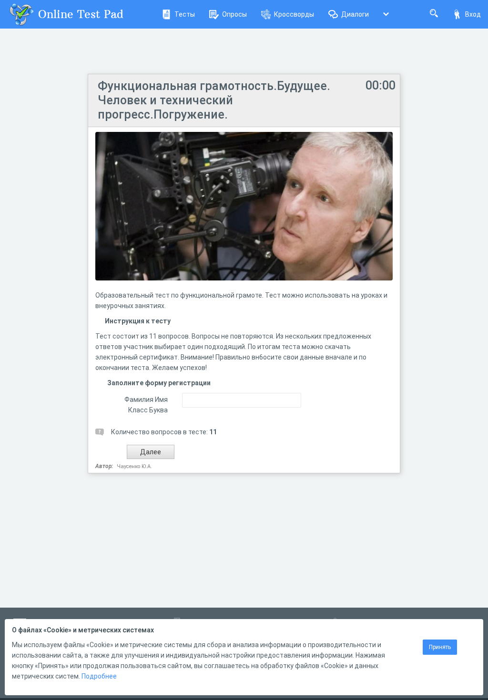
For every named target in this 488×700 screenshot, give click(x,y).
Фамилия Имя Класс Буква (146, 405)
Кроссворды (294, 14)
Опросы (234, 14)
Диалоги (355, 14)
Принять (440, 647)
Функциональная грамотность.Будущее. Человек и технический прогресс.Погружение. (214, 100)
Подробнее (99, 676)
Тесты (184, 14)
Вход (473, 14)
